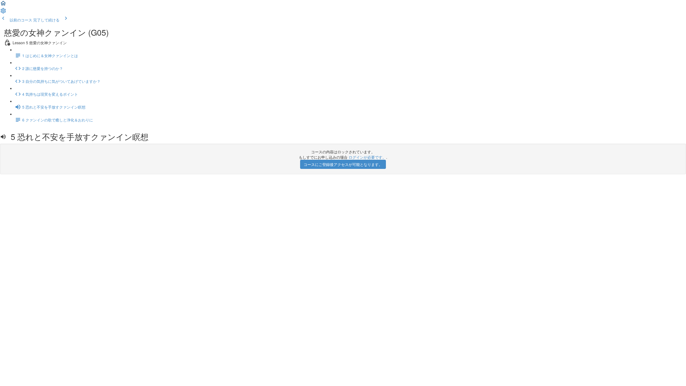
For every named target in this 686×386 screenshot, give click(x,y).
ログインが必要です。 (367, 157)
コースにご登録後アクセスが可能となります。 (343, 164)
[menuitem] (3, 12)
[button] (3, 5)
